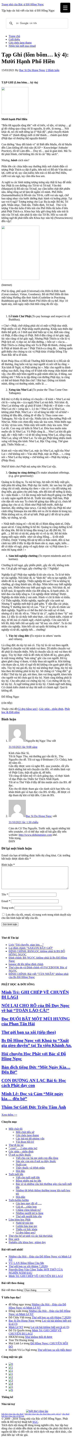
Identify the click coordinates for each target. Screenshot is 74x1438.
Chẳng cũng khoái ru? (28, 1209)
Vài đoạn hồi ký (25, 1141)
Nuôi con (21, 1164)
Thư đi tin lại (16, 1145)
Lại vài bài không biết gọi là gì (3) (50, 1327)
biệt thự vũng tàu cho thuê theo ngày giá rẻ (43, 1414)
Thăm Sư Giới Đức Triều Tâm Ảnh (33, 1107)
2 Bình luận (52, 70)
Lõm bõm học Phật (19, 1219)
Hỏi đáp (20, 1170)
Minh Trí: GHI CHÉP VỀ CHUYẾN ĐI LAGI (36, 1276)
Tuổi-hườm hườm (19, 1200)
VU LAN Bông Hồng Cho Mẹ (26, 1263)
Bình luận (8, 864)
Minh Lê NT (16, 1327)
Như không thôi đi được (38, 1336)
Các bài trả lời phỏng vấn (30, 1138)
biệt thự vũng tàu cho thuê (12, 1414)
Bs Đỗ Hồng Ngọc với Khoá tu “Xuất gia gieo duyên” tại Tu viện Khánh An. (36, 1043)
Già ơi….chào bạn (26, 1206)
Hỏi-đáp (20, 1196)
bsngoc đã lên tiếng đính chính (26, 964)
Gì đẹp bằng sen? (28, 708)
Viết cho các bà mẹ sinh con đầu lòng (37, 1158)
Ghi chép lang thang (27, 1135)
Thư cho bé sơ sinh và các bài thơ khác (31, 1235)
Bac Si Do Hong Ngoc (39, 816)
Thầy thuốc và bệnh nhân (30, 1167)
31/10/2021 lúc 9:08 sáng (23, 746)
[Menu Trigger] (65, 8)
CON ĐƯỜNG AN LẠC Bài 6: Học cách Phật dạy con (33, 1083)
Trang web (7, 907)
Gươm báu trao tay (26, 1226)
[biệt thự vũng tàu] (37, 1411)
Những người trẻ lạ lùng (29, 1213)
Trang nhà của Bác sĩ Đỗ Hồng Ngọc (22, 4)
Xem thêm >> (9, 1114)
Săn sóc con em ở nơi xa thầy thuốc (36, 1161)
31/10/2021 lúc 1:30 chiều (23, 822)
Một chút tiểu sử (25, 1132)
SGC (35, 1421)
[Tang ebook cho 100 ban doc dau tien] (11, 1364)
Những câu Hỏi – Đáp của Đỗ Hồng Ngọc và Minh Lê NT (37, 1306)
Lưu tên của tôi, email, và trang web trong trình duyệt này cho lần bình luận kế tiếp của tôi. (36, 916)
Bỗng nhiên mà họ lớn (28, 1180)
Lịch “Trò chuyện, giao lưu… (25, 944)
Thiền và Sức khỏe (26, 1229)
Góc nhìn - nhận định (51, 708)
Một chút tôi (15, 1128)
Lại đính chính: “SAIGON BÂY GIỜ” (31, 947)
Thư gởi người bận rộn (29, 1216)
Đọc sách (14, 1239)
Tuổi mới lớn (16, 1174)
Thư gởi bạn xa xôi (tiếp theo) (28, 1032)
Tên (4, 894)
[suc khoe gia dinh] (11, 1373)
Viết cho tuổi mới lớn (28, 1177)
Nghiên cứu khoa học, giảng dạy (27, 1242)
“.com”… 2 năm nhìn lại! (23, 1148)
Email (5, 901)
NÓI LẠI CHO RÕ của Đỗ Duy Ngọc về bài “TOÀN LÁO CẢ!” (35, 1008)
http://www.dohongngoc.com (35, 834)
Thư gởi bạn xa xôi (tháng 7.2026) (28, 1266)
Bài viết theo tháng (12, 1290)
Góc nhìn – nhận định (21, 1151)
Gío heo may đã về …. (29, 1203)
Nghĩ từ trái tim (24, 1222)
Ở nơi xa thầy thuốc (20, 1154)
